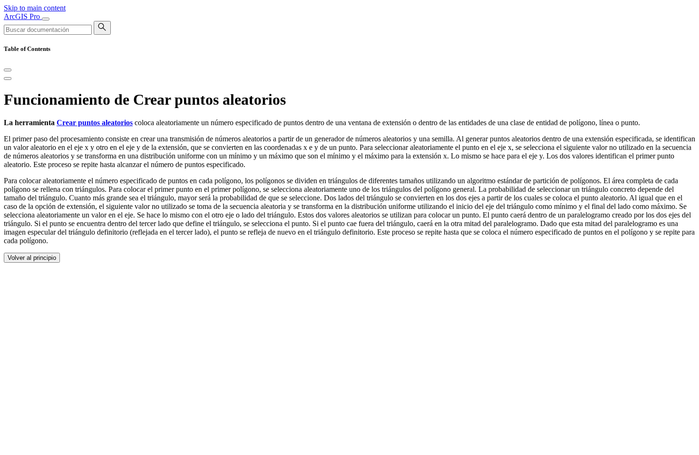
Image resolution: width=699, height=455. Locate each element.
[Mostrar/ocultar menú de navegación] (45, 19)
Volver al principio (32, 257)
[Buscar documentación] (102, 28)
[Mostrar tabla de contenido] (7, 78)
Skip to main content (35, 8)
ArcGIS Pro (23, 16)
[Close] (7, 70)
